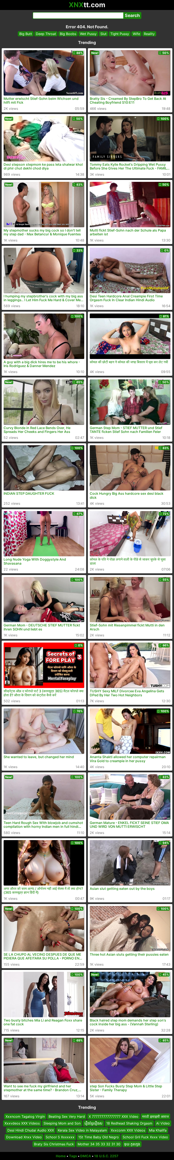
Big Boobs (68, 34)
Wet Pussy (88, 34)
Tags (73, 1156)
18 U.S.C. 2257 (106, 1156)
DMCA (85, 1156)
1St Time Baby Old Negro (98, 1137)
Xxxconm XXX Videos (128, 1130)
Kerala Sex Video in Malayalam (82, 1130)
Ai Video (163, 1123)
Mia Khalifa (158, 1130)
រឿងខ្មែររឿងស (93, 1123)
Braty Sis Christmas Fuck (54, 1144)
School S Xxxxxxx (60, 1137)
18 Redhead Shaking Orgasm (129, 1123)
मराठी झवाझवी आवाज (155, 1116)
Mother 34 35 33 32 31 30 (99, 1144)
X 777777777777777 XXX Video (113, 1116)
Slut (103, 34)
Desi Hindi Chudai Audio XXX (30, 1130)
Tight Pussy (119, 34)
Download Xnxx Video (24, 1137)
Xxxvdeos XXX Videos (22, 1123)
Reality (149, 34)
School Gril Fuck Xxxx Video (145, 1137)
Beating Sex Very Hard (67, 1116)
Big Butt (25, 34)
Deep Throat (46, 34)
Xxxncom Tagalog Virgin (25, 1116)
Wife (136, 34)
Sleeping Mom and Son (62, 1123)
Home (61, 1156)
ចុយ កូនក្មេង (132, 1144)
